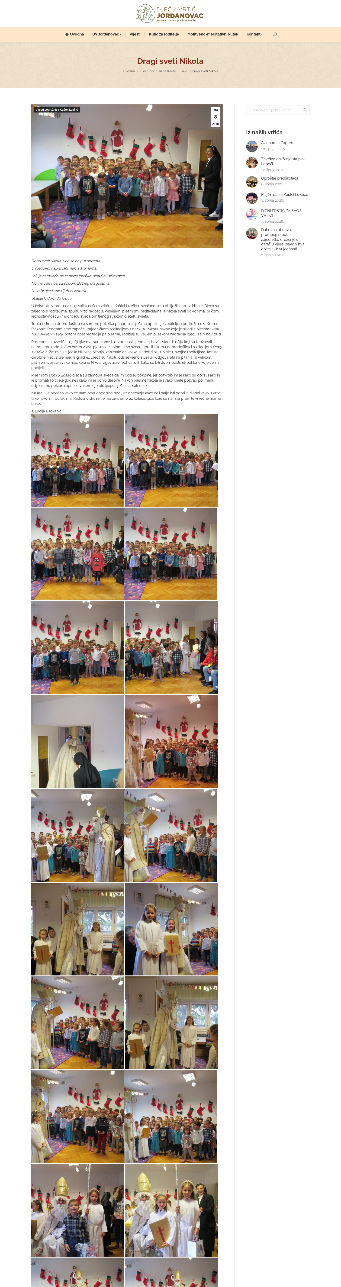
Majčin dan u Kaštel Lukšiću (284, 194)
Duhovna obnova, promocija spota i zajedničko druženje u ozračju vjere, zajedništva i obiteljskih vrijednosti (283, 239)
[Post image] (252, 146)
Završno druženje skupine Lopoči (283, 161)
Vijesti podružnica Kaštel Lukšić (57, 109)
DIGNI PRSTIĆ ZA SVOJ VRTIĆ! (281, 213)
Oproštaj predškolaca (279, 178)
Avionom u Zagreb (277, 143)
